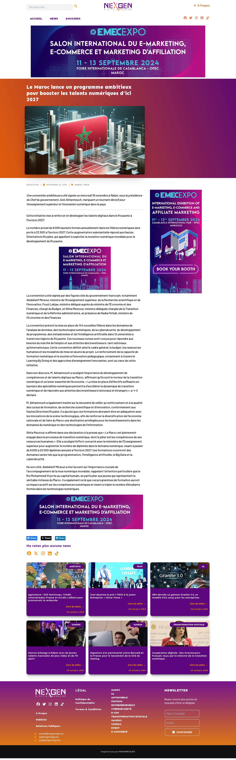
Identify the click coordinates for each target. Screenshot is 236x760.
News (54, 18)
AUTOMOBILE (119, 697)
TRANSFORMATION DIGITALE (188, 624)
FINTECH (116, 701)
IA (203, 566)
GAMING (76, 624)
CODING (116, 724)
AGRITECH (75, 566)
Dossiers (73, 18)
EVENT (115, 728)
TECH (86, 185)
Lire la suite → (75, 606)
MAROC (78, 185)
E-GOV (115, 712)
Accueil (36, 18)
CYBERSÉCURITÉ (121, 709)
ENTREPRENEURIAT (123, 705)
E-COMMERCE (119, 731)
